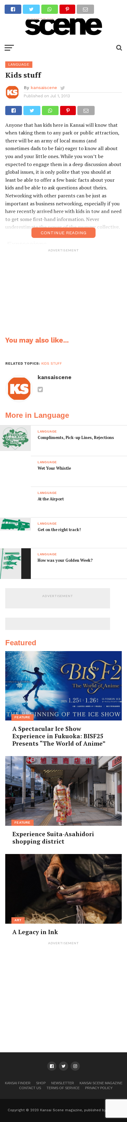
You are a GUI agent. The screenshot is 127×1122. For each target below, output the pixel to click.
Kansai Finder (18, 1083)
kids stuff (51, 364)
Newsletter (62, 1083)
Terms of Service (63, 1088)
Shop (41, 1083)
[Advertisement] (63, 293)
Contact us (30, 1088)
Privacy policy (99, 1088)
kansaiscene (44, 87)
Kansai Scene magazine (101, 1083)
